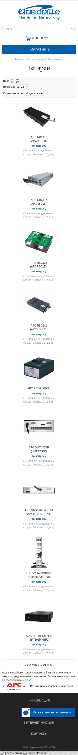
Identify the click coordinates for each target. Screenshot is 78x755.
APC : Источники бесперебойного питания (48, 686)
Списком (17, 81)
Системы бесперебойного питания (44, 59)
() (38, 139)
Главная (19, 59)
